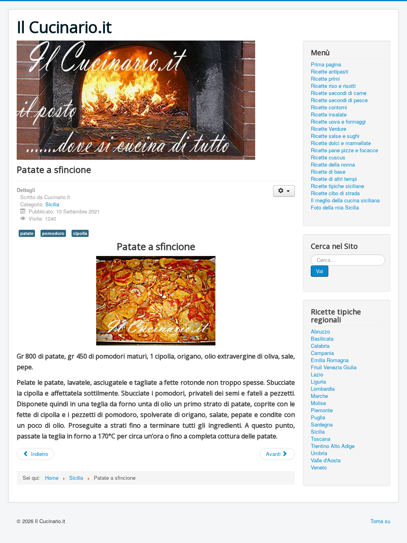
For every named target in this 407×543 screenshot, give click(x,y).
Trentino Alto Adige (333, 446)
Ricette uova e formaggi (338, 121)
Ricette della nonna (333, 164)
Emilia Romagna (330, 360)
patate (26, 233)
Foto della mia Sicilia (335, 207)
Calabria (320, 345)
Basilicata (322, 338)
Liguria (318, 381)
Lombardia (323, 388)
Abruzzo (320, 331)
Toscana (320, 438)
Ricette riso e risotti (333, 85)
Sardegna (322, 424)
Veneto (319, 467)
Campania (322, 353)
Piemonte (322, 410)
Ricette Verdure (328, 128)
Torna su (380, 521)
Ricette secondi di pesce (339, 100)
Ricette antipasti (329, 71)
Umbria (319, 453)
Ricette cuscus (328, 157)
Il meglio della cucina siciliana (345, 200)
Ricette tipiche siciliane (337, 186)
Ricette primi (325, 78)
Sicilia (52, 204)
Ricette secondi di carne (338, 93)
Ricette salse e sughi (335, 136)
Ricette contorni (329, 107)
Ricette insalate (329, 114)
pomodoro (53, 233)
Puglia (318, 417)
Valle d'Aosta (326, 460)
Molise (318, 403)
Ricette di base (328, 171)
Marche (319, 395)
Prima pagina (326, 64)
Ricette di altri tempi (334, 178)
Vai (319, 271)
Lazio (317, 374)
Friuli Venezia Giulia (334, 367)
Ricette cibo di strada (335, 193)
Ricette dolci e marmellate (341, 143)
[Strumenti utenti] (284, 191)
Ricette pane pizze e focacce (344, 150)
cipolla (80, 233)
